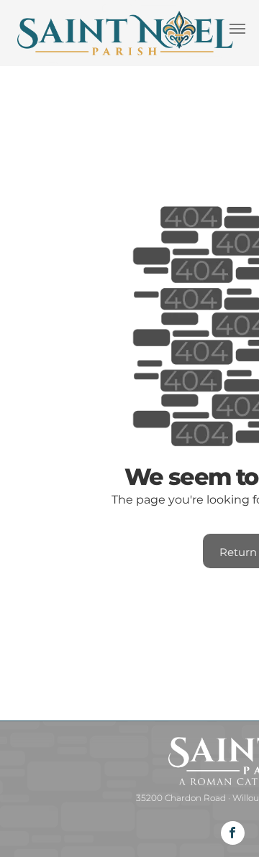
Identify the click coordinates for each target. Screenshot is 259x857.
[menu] (237, 28)
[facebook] (233, 834)
